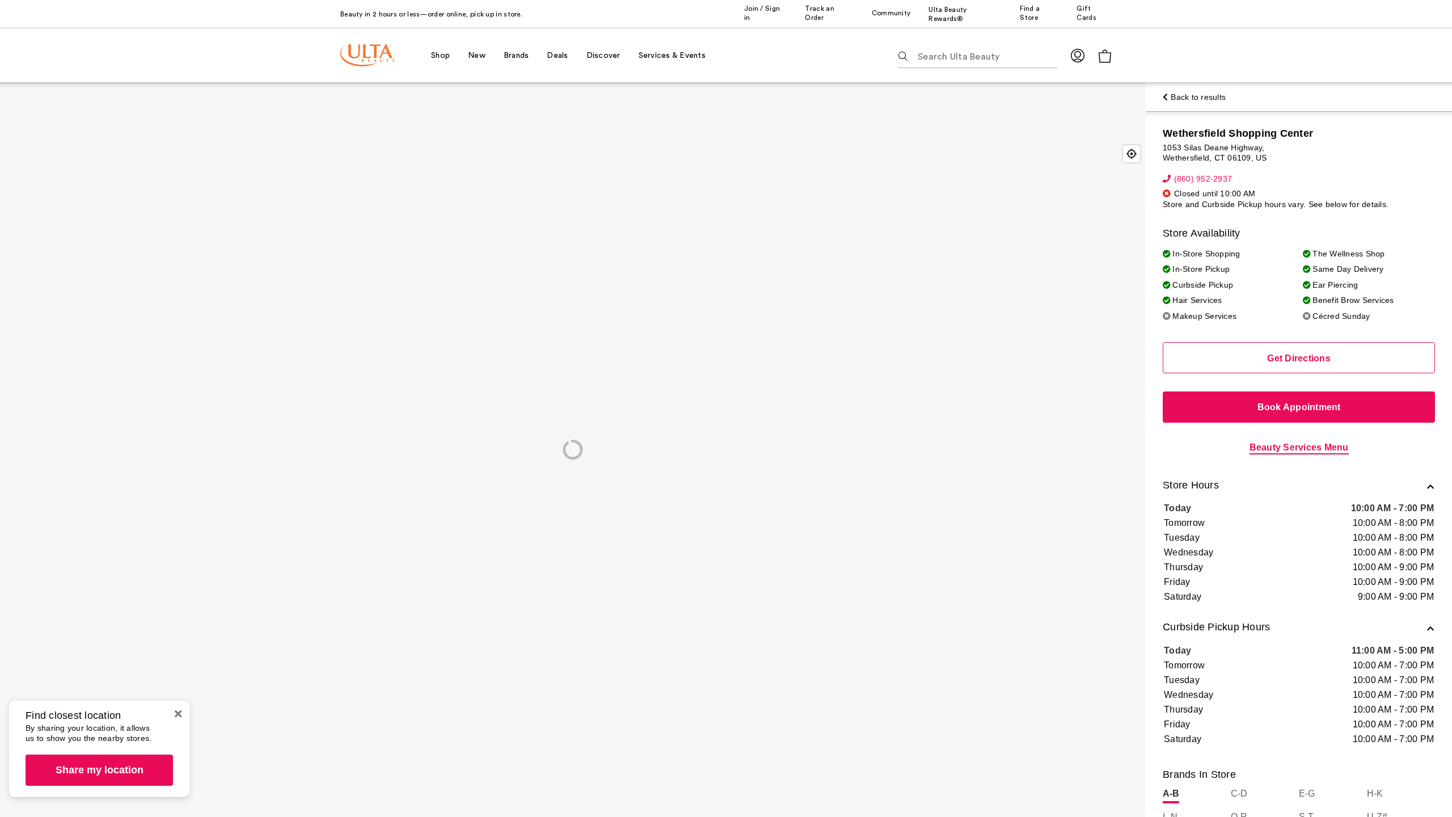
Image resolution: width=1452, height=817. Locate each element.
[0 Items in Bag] (1105, 55)
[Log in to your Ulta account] (1077, 55)
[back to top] (1418, 783)
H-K (1375, 793)
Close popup (178, 714)
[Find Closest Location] (1131, 153)
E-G (1307, 793)
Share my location (99, 770)
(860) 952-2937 (1203, 178)
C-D (1239, 793)
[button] (1299, 486)
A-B (1171, 793)
